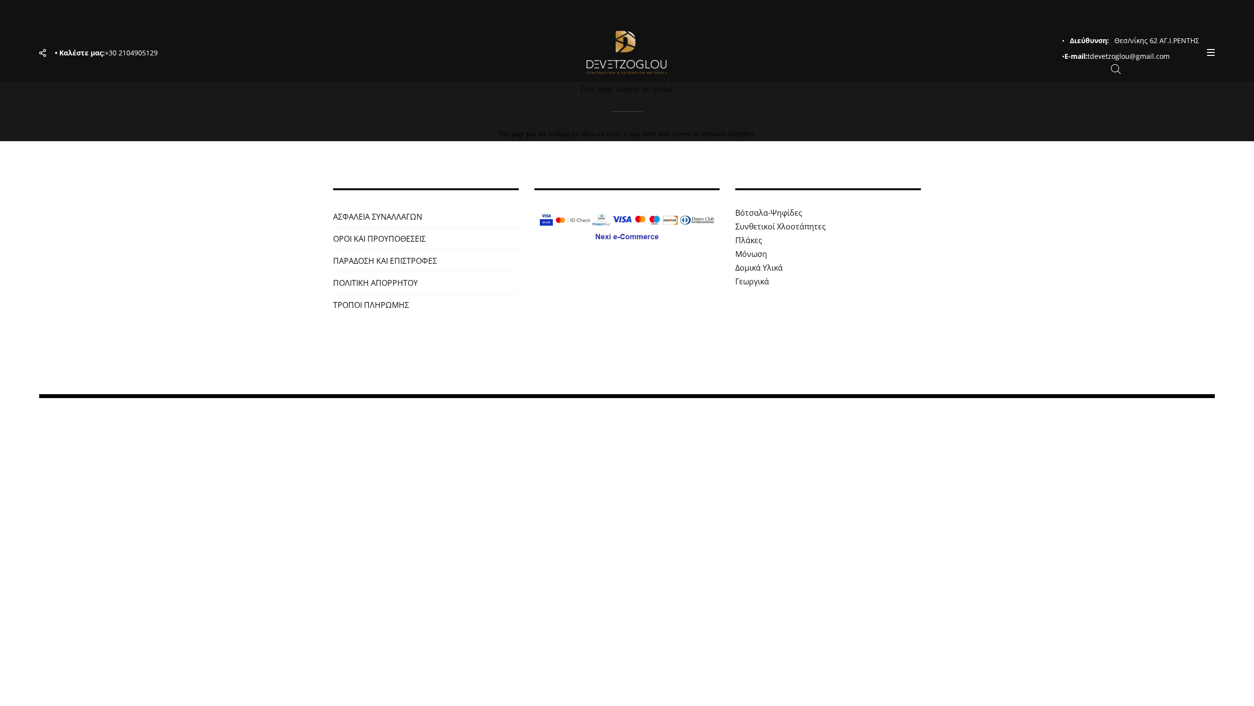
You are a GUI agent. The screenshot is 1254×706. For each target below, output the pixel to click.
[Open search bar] (1116, 68)
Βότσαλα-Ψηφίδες (768, 212)
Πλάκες (748, 240)
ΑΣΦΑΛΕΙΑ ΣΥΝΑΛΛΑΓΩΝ (377, 216)
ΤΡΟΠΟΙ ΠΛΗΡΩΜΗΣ (371, 305)
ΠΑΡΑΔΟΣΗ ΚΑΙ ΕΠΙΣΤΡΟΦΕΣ (385, 260)
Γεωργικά (752, 281)
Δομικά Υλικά (759, 267)
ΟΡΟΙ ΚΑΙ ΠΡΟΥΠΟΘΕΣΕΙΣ (379, 238)
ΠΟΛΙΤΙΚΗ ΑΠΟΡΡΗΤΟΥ (375, 282)
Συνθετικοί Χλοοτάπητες (780, 226)
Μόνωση (751, 254)
